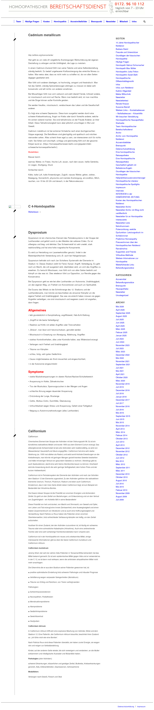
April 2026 (120, 309)
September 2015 (123, 416)
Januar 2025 (121, 335)
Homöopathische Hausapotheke (129, 119)
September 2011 (123, 467)
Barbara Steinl (122, 49)
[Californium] (15, 436)
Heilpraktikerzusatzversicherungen (131, 177)
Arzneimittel (121, 279)
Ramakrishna (121, 248)
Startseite (120, 123)
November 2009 (122, 493)
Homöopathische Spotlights (128, 184)
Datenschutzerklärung (125, 148)
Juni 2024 (120, 341)
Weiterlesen (33, 211)
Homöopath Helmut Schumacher (130, 65)
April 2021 (120, 374)
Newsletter (120, 97)
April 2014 (120, 428)
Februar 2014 (121, 435)
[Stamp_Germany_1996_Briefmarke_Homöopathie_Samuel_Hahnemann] (15, 211)
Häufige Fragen (122, 61)
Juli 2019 (120, 386)
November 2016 (122, 406)
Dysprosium (37, 232)
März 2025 (120, 329)
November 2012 (122, 451)
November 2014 (122, 425)
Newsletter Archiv (123, 206)
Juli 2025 (120, 319)
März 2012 (120, 464)
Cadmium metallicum (44, 35)
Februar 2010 (121, 490)
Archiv (118, 132)
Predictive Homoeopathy (126, 238)
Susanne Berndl (123, 106)
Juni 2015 (120, 419)
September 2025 (123, 312)
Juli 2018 (120, 393)
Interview (120, 190)
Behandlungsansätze (125, 267)
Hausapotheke (122, 288)
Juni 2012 (120, 457)
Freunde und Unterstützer (127, 52)
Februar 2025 (121, 332)
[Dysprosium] (15, 237)
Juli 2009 (120, 499)
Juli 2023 (120, 348)
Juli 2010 (120, 483)
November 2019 (122, 383)
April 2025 (120, 325)
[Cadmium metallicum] (15, 40)
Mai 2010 (120, 486)
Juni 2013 (120, 441)
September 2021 (123, 364)
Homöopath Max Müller (126, 68)
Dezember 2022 (122, 354)
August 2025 (121, 316)
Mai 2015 (120, 422)
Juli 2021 (120, 367)
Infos (118, 84)
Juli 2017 (120, 403)
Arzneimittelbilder (123, 142)
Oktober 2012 (122, 454)
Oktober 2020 (122, 377)
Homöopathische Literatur (127, 180)
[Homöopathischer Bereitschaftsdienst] (77, 9)
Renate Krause (122, 103)
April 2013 (120, 445)
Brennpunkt (121, 145)
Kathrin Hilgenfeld (123, 90)
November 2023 (122, 345)
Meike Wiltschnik (123, 94)
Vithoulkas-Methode (124, 255)
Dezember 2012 (122, 448)
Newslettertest (122, 100)
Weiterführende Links (125, 264)
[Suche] (143, 21)
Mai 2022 (120, 358)
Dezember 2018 (122, 390)
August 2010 (121, 480)
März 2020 (120, 380)
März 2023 (120, 351)
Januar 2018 (121, 396)
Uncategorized (122, 295)
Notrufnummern (122, 226)
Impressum (121, 187)
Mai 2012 (120, 461)
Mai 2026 (120, 306)
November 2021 (122, 361)
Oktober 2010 (122, 477)
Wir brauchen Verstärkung (127, 116)
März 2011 (120, 470)
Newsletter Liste (123, 222)
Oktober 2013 (122, 438)
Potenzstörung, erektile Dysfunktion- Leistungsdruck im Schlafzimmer (129, 232)
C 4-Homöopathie (41, 206)
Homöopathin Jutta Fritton (127, 71)
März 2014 (120, 432)
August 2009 (121, 496)
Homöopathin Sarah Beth (127, 74)
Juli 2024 (120, 338)
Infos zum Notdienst (124, 87)
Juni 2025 (120, 322)
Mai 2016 (120, 412)
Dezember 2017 (122, 399)
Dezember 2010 (122, 473)
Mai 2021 (120, 370)
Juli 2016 (120, 409)
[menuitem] (11, 21)
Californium (37, 431)
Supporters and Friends (126, 251)
